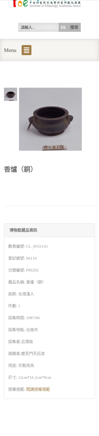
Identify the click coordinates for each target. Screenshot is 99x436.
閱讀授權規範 (38, 389)
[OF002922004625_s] (10, 94)
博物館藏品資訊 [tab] (23, 230)
